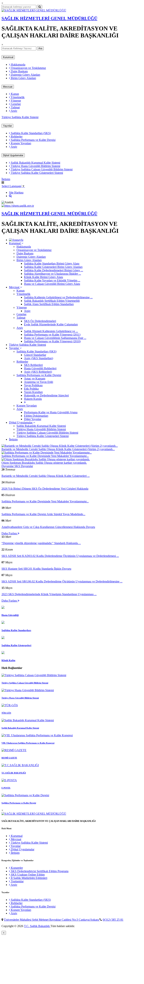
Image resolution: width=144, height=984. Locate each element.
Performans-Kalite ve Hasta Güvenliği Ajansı (50, 412)
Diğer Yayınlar (32, 419)
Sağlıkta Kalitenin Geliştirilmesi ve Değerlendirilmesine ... (58, 297)
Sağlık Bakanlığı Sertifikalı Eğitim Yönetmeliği (52, 300)
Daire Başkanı (19, 71)
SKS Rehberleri (33, 365)
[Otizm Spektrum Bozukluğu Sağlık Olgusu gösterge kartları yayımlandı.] (46, 459)
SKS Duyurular (23, 466)
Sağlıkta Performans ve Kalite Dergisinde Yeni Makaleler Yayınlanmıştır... (45, 456)
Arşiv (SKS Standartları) (38, 358)
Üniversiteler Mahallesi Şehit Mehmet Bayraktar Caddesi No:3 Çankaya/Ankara (52, 919)
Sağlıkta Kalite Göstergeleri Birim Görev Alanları (53, 267)
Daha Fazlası (10, 533)
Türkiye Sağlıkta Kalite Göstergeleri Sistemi (36, 172)
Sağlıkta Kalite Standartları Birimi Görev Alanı (51, 263)
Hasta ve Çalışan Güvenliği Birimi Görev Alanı (52, 283)
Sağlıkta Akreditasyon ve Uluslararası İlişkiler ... (52, 273)
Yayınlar (7, 125)
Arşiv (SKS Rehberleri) (38, 371)
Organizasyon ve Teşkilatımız (28, 68)
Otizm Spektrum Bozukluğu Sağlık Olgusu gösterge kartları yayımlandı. (44, 462)
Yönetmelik (17, 97)
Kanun (14, 93)
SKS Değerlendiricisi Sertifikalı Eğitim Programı (39, 871)
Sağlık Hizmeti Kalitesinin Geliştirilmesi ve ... (51, 331)
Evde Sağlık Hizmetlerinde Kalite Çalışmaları (51, 324)
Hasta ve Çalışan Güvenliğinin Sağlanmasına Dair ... (55, 338)
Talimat (15, 107)
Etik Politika (31, 388)
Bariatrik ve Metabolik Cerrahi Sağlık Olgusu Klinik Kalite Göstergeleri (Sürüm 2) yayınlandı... (58, 449)
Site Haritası (16, 192)
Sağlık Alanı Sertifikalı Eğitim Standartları (49, 304)
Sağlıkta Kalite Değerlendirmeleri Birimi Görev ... (53, 270)
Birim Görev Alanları (23, 78)
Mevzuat (7, 86)
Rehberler (16, 136)
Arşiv (13, 110)
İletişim (6, 179)
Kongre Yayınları (20, 143)
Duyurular (8, 466)
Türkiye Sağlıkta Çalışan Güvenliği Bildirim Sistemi (41, 169)
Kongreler (16, 867)
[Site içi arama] (10, 195)
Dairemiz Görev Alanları (25, 74)
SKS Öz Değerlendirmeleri (40, 321)
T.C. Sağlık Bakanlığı (37, 926)
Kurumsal (8, 57)
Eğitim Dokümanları (36, 415)
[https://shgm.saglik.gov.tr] (18, 205)
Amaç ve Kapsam (34, 378)
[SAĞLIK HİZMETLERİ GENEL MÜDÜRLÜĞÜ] (34, 10)
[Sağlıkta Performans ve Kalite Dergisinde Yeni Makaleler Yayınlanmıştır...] (47, 452)
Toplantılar (17, 881)
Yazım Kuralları (33, 392)
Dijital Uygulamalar (13, 155)
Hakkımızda (17, 64)
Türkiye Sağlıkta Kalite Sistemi (20, 117)
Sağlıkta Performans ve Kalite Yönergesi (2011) (52, 334)
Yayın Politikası (33, 385)
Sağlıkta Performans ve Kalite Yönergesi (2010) (52, 341)
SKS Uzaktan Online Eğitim (27, 874)
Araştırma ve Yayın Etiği (38, 381)
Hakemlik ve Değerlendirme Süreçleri (46, 395)
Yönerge (15, 100)
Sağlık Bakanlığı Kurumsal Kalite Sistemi (35, 162)
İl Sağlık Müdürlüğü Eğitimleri (28, 878)
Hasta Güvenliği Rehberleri (40, 368)
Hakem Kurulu (33, 398)
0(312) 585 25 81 (113, 919)
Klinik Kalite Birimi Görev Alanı (43, 277)
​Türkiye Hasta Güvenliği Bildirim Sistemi (35, 166)
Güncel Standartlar (35, 354)
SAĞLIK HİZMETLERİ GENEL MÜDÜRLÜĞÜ (49, 18)
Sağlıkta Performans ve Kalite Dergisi (33, 139)
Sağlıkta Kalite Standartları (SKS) (30, 133)
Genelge (15, 104)
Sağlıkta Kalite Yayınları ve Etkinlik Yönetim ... (52, 280)
